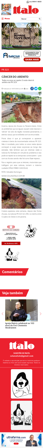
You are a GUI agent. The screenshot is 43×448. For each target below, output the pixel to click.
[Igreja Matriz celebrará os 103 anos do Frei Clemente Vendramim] (21, 310)
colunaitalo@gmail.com (21, 356)
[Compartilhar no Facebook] (32, 88)
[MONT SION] (21, 43)
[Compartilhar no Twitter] (36, 88)
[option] (21, 43)
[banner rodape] (21, 440)
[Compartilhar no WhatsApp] (39, 88)
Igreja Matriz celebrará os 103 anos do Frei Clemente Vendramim (19, 325)
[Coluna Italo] (6, 9)
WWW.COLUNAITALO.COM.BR (13, 176)
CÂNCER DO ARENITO (15, 76)
